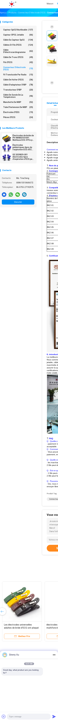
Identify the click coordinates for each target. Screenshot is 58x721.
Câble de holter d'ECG (18, 80)
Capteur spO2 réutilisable (18, 30)
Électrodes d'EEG (18, 112)
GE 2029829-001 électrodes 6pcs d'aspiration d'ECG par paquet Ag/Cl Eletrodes (23, 156)
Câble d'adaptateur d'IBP (18, 85)
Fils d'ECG (18, 62)
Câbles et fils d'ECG (18, 45)
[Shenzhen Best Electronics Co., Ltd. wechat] (17, 194)
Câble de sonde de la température (18, 96)
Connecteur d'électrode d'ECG (18, 68)
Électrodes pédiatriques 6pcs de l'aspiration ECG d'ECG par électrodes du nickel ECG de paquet (23, 147)
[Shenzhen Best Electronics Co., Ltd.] (12, 4)
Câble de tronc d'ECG (18, 57)
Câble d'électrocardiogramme (18, 51)
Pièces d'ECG (18, 117)
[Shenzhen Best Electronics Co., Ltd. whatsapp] (11, 194)
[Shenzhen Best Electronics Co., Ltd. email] (4, 194)
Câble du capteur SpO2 (18, 40)
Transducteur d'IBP (18, 90)
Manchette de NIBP (18, 102)
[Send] (54, 716)
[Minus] (54, 654)
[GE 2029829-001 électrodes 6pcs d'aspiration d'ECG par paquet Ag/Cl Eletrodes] (6, 157)
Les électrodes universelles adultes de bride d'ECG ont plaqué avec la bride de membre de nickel (21, 627)
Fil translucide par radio (18, 75)
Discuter (18, 202)
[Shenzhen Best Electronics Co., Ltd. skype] (24, 194)
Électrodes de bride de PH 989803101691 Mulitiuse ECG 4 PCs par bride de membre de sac (23, 137)
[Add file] (4, 716)
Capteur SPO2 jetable (18, 35)
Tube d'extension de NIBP (18, 107)
